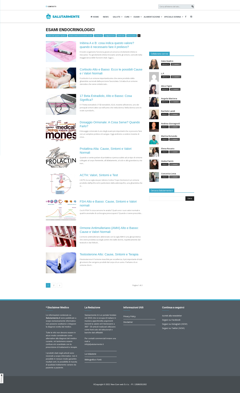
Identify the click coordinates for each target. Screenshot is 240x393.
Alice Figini (166, 86)
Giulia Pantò (167, 161)
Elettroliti (121, 35)
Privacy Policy (129, 316)
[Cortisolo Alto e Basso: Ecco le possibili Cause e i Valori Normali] (61, 78)
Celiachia (98, 35)
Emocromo (131, 35)
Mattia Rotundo (169, 136)
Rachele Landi (168, 111)
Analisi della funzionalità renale (80, 35)
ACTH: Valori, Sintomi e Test (99, 175)
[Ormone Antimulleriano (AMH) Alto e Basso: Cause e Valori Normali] (61, 236)
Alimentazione (152, 16)
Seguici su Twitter (170, 328)
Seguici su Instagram (171, 324)
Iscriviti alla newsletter (172, 315)
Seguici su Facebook (171, 319)
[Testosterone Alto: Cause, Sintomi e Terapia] (61, 262)
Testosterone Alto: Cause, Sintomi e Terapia (109, 254)
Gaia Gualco (167, 61)
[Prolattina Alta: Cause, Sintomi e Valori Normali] (61, 157)
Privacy (1, 379)
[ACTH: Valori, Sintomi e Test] (61, 183)
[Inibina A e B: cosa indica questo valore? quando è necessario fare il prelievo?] (61, 51)
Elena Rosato (167, 148)
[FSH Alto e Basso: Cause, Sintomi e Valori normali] (61, 210)
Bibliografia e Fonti (93, 359)
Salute (116, 16)
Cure (126, 16)
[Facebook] (185, 16)
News (106, 16)
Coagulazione (110, 35)
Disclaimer (128, 322)
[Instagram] (191, 16)
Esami (137, 16)
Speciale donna (172, 16)
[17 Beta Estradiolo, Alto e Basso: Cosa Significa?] (61, 104)
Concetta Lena (168, 173)
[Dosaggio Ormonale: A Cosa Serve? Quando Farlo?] (61, 130)
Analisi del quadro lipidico (56, 35)
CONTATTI (51, 6)
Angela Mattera (169, 98)
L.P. (163, 73)
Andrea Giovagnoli (170, 123)
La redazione (90, 354)
